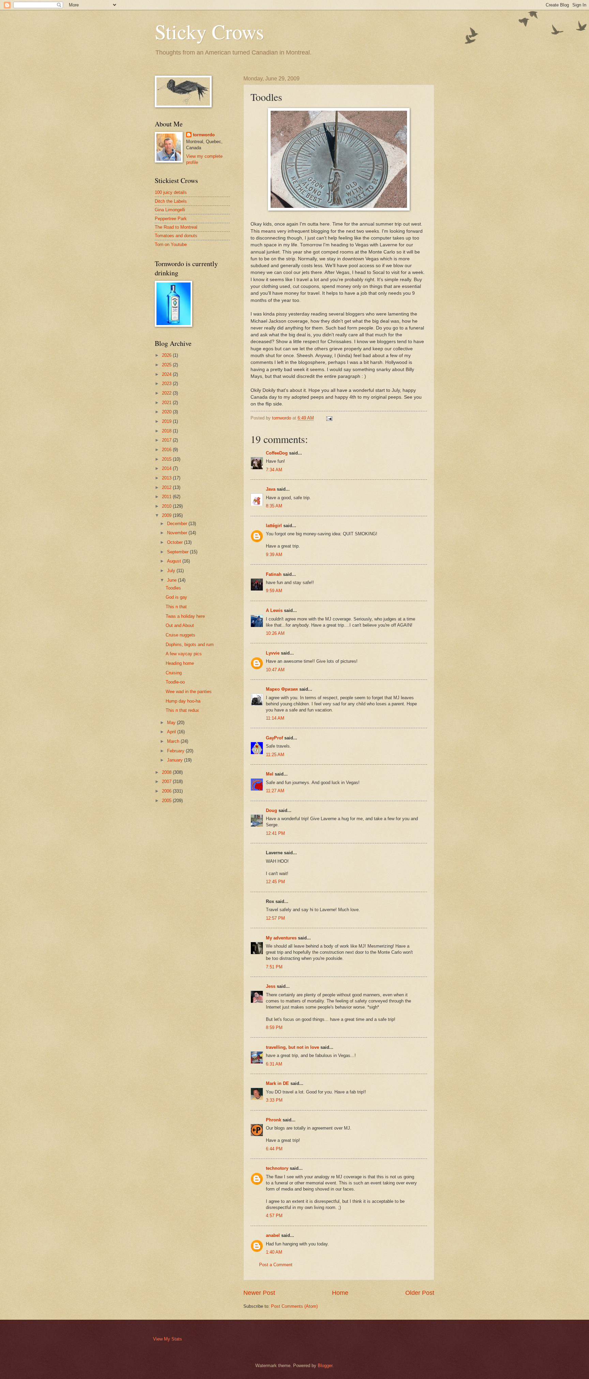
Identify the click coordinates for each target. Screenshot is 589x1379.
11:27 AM (275, 790)
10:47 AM (275, 669)
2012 (167, 487)
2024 (167, 374)
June (172, 580)
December (177, 523)
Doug (271, 810)
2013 (167, 477)
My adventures (281, 937)
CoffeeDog (277, 453)
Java (270, 489)
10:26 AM (275, 633)
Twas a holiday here (185, 616)
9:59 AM (274, 590)
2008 (167, 772)
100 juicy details (171, 192)
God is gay (176, 597)
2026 (167, 355)
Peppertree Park (171, 218)
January (175, 760)
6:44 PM (274, 1148)
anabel (273, 1235)
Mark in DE (277, 1083)
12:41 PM (275, 833)
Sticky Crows (209, 31)
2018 (167, 430)
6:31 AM (274, 1064)
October (175, 542)
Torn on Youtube (171, 244)
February (176, 750)
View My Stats (167, 1339)
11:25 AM (275, 754)
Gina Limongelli (170, 209)
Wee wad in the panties (189, 691)
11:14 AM (275, 718)
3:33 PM (274, 1100)
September (178, 551)
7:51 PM (274, 966)
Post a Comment (275, 1264)
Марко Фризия (282, 689)
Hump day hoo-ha (183, 701)
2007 (167, 781)
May (172, 722)
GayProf (274, 737)
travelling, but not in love (292, 1047)
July (172, 570)
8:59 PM (274, 1027)
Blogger (325, 1365)
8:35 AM (274, 505)
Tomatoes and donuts (176, 235)
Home (340, 1292)
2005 (167, 800)
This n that (176, 606)
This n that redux (182, 710)
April (172, 731)
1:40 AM (274, 1252)
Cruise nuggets (180, 635)
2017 (167, 440)
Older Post (419, 1292)
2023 (167, 383)
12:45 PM (275, 881)
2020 (167, 411)
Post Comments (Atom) (294, 1306)
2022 (167, 393)
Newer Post (259, 1292)
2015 (167, 459)
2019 (167, 421)
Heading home (180, 663)
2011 (167, 496)
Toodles (173, 588)
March (174, 741)
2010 (167, 506)
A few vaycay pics (184, 653)
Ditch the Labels (171, 201)
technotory (277, 1168)
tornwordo (204, 134)
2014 (167, 468)
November (177, 532)
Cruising (174, 672)
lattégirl (274, 525)
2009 (167, 515)
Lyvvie (273, 653)
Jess (270, 986)
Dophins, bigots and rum (190, 644)
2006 (167, 791)
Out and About (180, 625)
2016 (167, 449)
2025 (167, 364)
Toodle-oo (175, 682)
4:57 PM (274, 1215)
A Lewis (274, 610)
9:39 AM (274, 554)
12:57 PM (275, 918)
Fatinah (274, 574)
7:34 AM (274, 469)
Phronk (273, 1119)
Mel (269, 774)
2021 (167, 402)
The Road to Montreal (176, 227)
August (174, 561)
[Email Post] (329, 417)
